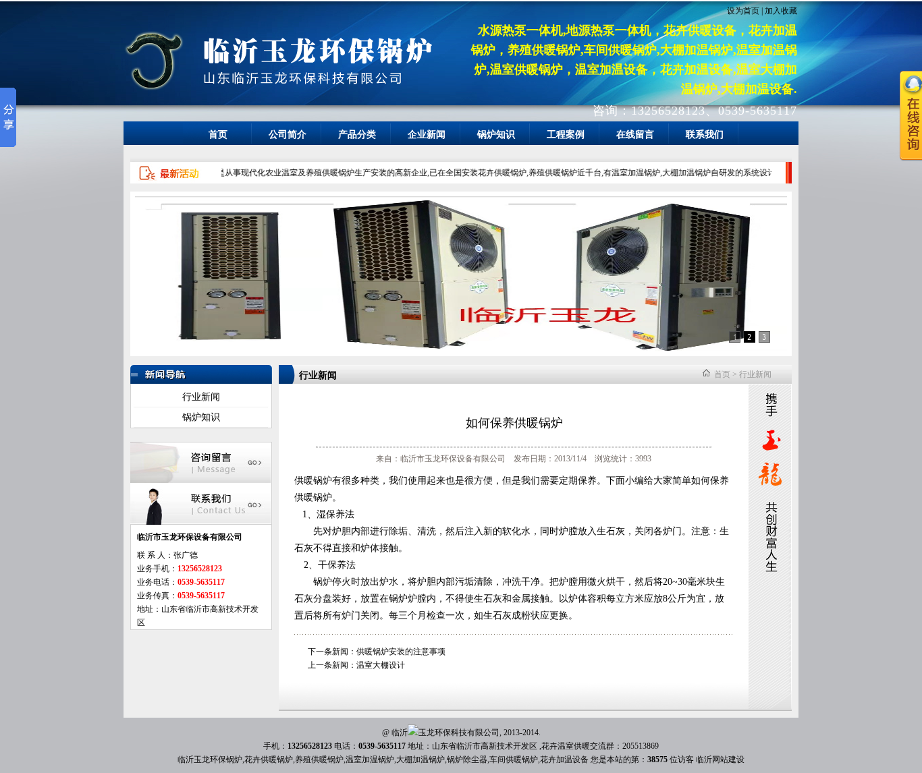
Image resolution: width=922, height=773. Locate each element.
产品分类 (357, 135)
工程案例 (566, 135)
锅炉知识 (496, 135)
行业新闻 (201, 397)
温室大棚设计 (380, 665)
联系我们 (705, 135)
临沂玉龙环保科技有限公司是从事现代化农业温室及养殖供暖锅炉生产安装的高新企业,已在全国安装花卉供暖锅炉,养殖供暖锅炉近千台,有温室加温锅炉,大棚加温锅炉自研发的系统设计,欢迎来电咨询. (451, 172)
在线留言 (635, 135)
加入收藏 (781, 11)
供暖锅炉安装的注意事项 (400, 651)
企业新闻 (426, 135)
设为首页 (743, 11)
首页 (218, 135)
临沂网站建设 (720, 759)
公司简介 (287, 135)
